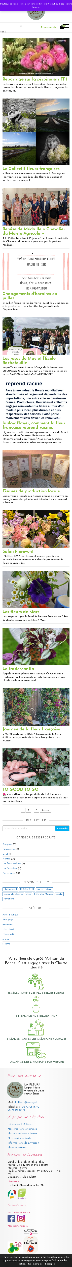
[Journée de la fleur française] (36, 706)
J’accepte (50, 1264)
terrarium (9, 899)
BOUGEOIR (27, 889)
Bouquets (7, 844)
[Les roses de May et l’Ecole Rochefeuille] (36, 336)
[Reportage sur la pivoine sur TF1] (36, 57)
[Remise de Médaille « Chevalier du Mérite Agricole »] (36, 206)
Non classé (8, 929)
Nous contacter (17, 1147)
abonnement (10, 889)
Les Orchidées (10, 868)
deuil (28, 894)
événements (9, 924)
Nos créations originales (22, 1129)
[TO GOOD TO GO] (36, 767)
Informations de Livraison (23, 1143)
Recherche (62, 828)
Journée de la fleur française (31, 729)
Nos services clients (19, 1138)
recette (6, 944)
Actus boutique (10, 915)
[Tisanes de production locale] (36, 468)
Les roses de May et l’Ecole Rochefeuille (29, 360)
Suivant (45, 810)
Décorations (9, 873)
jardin (59, 894)
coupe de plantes (13, 894)
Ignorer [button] (36, 7)
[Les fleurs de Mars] (36, 589)
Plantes (6, 859)
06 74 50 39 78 (16, 1110)
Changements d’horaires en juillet (30, 296)
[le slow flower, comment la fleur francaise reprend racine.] (36, 400)
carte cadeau (44, 889)
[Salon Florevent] (36, 529)
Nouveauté (8, 934)
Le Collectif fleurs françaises (31, 169)
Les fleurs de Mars (21, 612)
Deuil (5, 854)
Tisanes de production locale (31, 491)
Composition (9, 849)
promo (6, 939)
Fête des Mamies (43, 894)
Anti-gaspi (8, 919)
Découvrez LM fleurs (20, 1124)
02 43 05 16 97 (30, 1107)
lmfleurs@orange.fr (27, 1102)
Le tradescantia (18, 669)
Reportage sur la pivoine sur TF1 (35, 79)
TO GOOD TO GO (20, 789)
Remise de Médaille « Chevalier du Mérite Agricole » (34, 231)
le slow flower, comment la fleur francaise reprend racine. (34, 425)
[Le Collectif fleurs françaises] (36, 132)
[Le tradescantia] (36, 646)
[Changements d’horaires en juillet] (36, 271)
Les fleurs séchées (12, 863)
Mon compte (49, 27)
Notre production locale (22, 1133)
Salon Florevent (18, 551)
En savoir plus (35, 1264)
